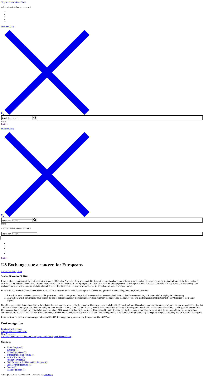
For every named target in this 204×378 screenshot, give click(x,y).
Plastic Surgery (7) (15, 347)
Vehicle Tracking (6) (16, 357)
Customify (48, 374)
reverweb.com (7, 26)
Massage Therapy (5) (16, 370)
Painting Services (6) (16, 360)
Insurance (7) (12, 350)
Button (4, 124)
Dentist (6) (11, 367)
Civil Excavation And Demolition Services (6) (27, 362)
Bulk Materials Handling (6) (19, 365)
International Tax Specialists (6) (20, 355)
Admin (4, 271)
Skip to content (7, 2)
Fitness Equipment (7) (16, 352)
